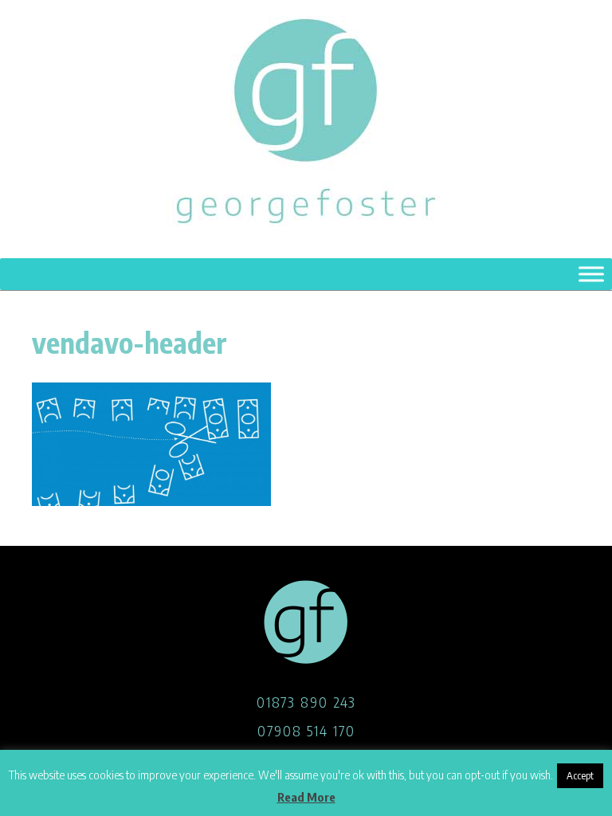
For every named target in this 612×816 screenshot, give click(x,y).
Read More (306, 797)
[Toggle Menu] (591, 273)
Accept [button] (580, 775)
